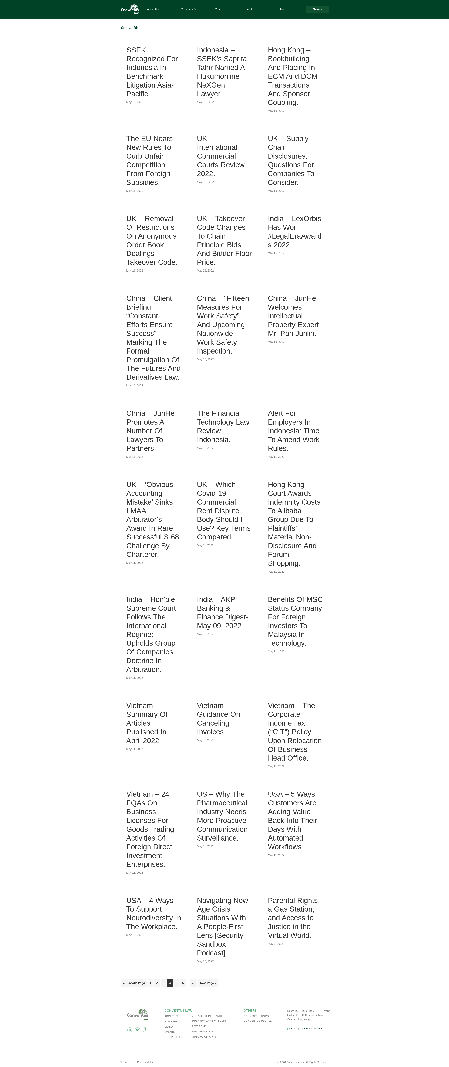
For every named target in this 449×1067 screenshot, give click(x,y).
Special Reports (204, 1036)
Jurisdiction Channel (208, 1016)
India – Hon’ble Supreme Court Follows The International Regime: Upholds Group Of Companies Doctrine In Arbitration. (151, 634)
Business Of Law (204, 1031)
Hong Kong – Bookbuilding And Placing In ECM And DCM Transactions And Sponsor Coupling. (293, 76)
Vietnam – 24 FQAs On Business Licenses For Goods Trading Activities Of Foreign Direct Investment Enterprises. (150, 829)
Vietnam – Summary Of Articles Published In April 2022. (147, 723)
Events (170, 1031)
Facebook (145, 1029)
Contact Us (173, 1036)
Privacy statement (147, 1062)
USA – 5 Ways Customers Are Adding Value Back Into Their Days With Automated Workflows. (292, 820)
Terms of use (127, 1062)
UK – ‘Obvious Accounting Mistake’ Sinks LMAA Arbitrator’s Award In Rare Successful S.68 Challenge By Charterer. (152, 519)
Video (169, 1026)
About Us (171, 1016)
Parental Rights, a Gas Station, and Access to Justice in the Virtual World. (294, 918)
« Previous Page (134, 984)
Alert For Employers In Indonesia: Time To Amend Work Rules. (294, 430)
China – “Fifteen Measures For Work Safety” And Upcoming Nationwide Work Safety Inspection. (223, 324)
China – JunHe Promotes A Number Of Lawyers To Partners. (150, 430)
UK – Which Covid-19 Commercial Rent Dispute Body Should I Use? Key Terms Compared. (224, 510)
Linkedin (129, 1029)
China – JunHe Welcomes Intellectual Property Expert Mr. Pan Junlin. (293, 316)
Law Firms (199, 1026)
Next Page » (208, 984)
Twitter (137, 1029)
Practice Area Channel (209, 1021)
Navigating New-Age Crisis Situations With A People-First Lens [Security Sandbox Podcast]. (223, 926)
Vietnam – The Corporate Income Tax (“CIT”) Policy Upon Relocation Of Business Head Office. (295, 731)
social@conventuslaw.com (306, 1028)
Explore (171, 1021)
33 (194, 983)
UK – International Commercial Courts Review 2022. (220, 156)
